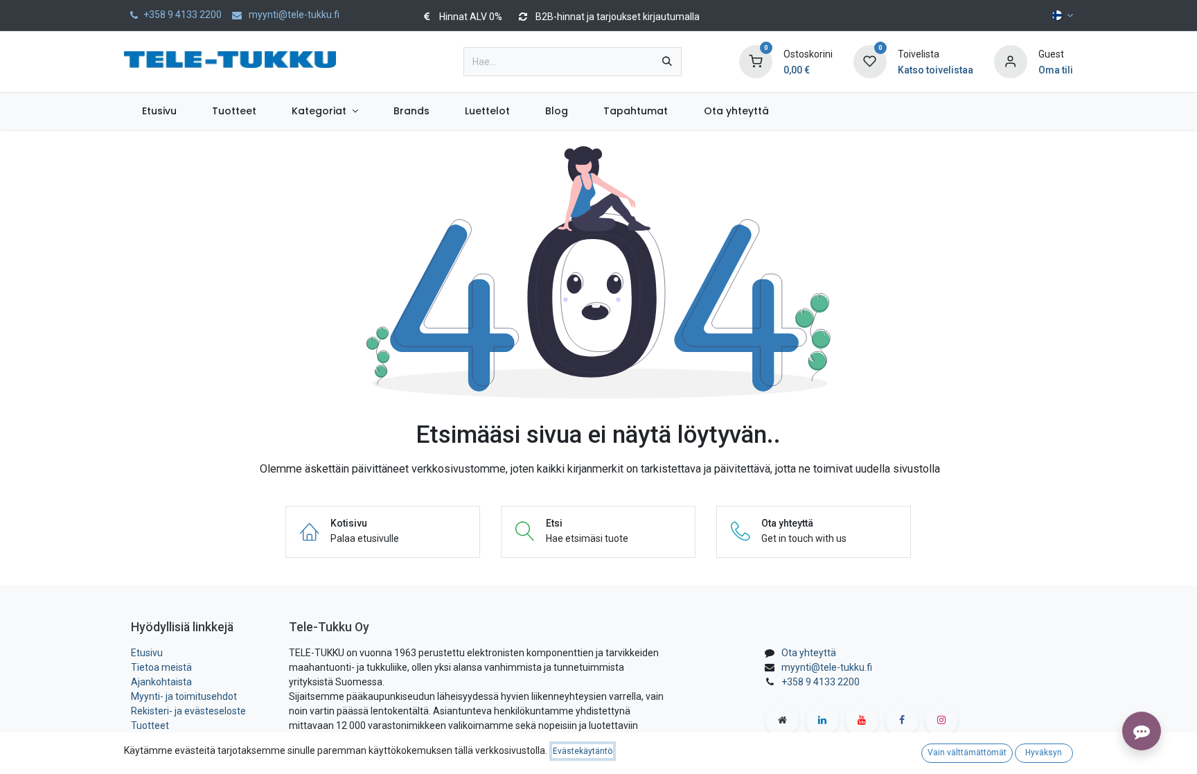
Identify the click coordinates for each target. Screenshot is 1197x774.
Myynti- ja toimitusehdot (184, 696)
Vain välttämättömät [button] (967, 752)
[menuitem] (159, 111)
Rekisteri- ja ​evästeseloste (188, 710)
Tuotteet (150, 725)
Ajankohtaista (161, 681)
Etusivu (147, 652)
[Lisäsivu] (782, 720)
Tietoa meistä (161, 667)
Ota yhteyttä (808, 652)
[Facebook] (902, 720)
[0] (755, 61)
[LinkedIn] (822, 720)
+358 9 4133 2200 (820, 681)
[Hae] (667, 62)
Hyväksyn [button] (1043, 752)
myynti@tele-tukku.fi (826, 667)
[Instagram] (941, 720)
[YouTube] (861, 720)
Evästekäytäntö (582, 751)
